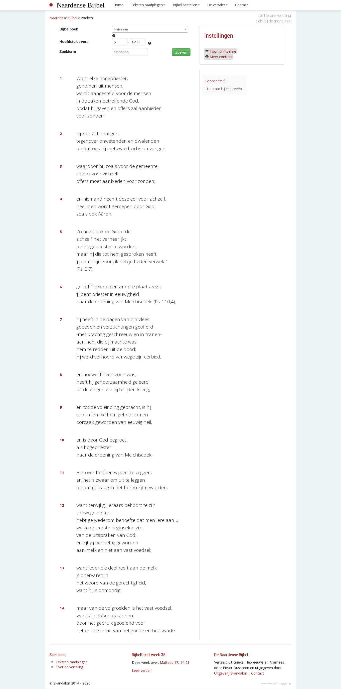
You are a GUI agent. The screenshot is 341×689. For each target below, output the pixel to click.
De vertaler (216, 4)
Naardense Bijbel (81, 5)
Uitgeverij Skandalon (230, 673)
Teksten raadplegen (147, 4)
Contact (241, 4)
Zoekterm (67, 51)
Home (118, 4)
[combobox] (150, 29)
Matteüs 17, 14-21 (174, 662)
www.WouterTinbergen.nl (276, 683)
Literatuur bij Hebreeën (223, 88)
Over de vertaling (69, 667)
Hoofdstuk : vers (73, 41)
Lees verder (141, 670)
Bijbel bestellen (185, 4)
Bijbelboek (68, 29)
